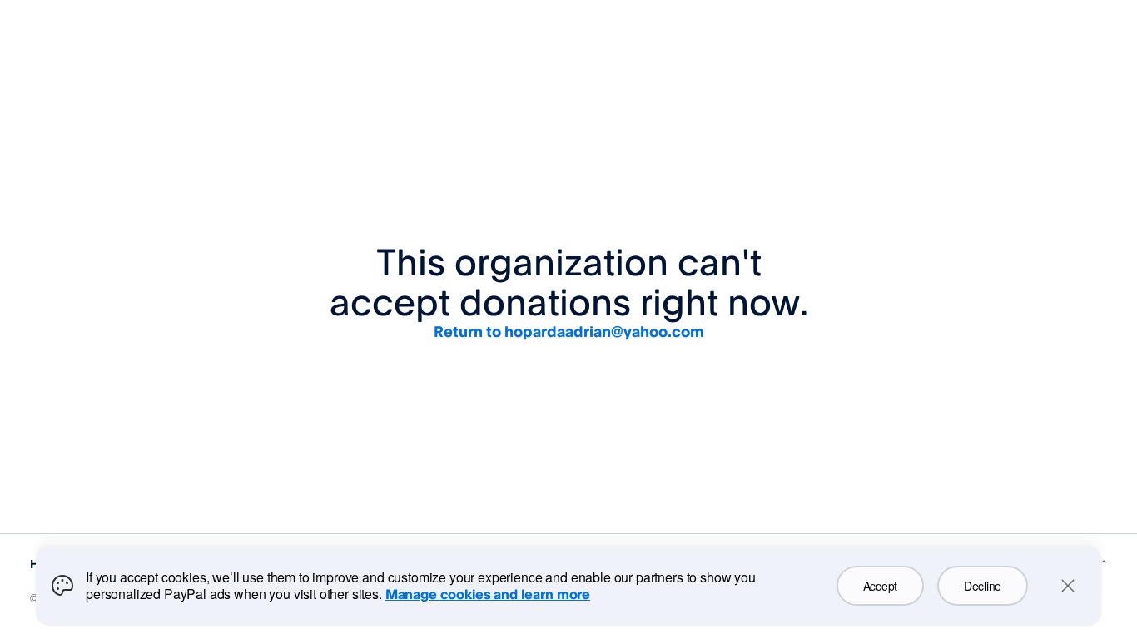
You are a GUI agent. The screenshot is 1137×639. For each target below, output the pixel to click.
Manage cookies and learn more (487, 594)
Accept (880, 585)
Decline (982, 585)
